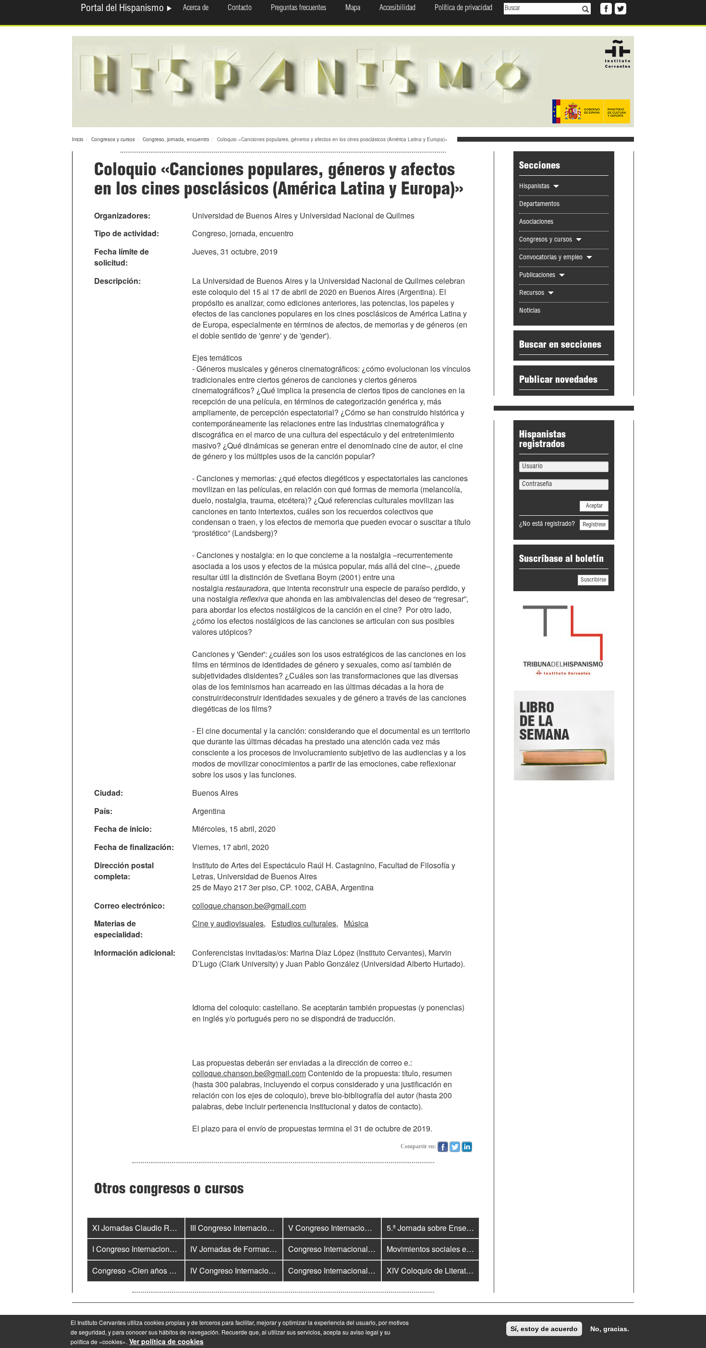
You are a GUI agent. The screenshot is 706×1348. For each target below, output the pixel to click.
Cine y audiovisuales (228, 923)
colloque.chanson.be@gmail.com (249, 905)
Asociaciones (536, 222)
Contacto (240, 8)
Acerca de (195, 8)
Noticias (529, 311)
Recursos (532, 293)
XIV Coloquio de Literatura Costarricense (456, 1270)
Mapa (352, 8)
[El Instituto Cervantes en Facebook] (605, 7)
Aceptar (594, 506)
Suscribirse (593, 580)
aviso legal (364, 1332)
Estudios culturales (303, 923)
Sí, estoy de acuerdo (544, 1329)
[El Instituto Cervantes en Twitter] (619, 7)
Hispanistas (535, 186)
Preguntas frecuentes (298, 8)
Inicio (78, 139)
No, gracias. (609, 1329)
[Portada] (353, 80)
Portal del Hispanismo (123, 9)
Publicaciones (538, 275)
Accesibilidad (397, 8)
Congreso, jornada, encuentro (176, 139)
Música (356, 923)
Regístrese (594, 525)
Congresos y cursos (113, 139)
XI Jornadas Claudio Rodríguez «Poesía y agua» (175, 1227)
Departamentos (539, 204)
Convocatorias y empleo (551, 258)
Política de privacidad (463, 8)
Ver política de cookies (166, 1341)
